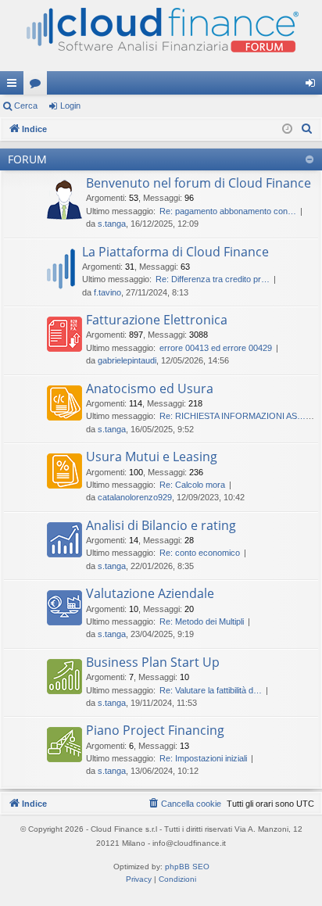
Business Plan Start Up (153, 662)
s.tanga (112, 223)
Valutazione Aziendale (150, 593)
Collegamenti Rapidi (14, 86)
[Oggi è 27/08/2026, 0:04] (287, 129)
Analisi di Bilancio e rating (161, 525)
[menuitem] (307, 129)
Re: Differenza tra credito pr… (213, 279)
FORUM (27, 159)
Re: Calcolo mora (192, 484)
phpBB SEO (187, 866)
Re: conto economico (199, 552)
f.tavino (107, 292)
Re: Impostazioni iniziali (203, 758)
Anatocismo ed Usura (149, 388)
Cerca (26, 105)
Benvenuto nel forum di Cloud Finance (198, 183)
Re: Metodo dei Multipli (201, 621)
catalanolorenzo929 (135, 497)
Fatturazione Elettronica (156, 319)
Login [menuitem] (313, 86)
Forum (38, 86)
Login (70, 105)
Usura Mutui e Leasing (151, 456)
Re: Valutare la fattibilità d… (210, 690)
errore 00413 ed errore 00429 (215, 348)
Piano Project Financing (155, 730)
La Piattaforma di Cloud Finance (175, 251)
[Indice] (161, 35)
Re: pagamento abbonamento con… (227, 211)
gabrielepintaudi (127, 360)
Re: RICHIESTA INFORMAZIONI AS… (232, 416)
